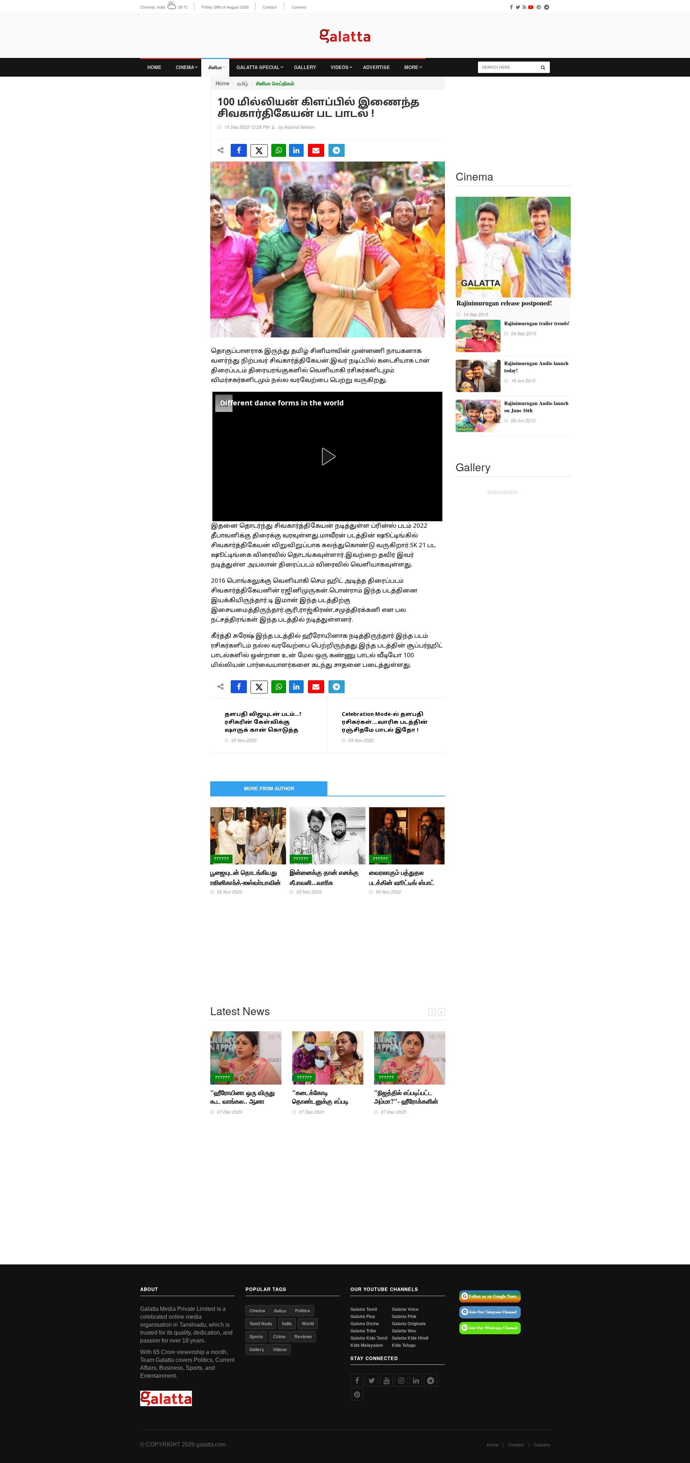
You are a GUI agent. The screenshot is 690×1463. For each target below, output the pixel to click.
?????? (221, 859)
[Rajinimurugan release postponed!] (513, 246)
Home (154, 67)
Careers (299, 7)
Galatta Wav (404, 1331)
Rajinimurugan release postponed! (504, 303)
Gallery (305, 67)
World (308, 1323)
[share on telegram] (336, 150)
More (411, 67)
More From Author (269, 788)
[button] (327, 456)
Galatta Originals (409, 1324)
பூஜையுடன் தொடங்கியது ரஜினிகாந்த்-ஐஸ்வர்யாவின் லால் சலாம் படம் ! (245, 882)
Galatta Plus (362, 1316)
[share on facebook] (239, 150)
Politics (302, 1310)
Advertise (376, 67)
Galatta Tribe (363, 1331)
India (287, 1323)
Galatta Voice (405, 1309)
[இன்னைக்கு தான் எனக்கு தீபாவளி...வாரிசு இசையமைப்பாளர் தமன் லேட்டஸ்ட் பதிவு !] (327, 835)
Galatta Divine (364, 1324)
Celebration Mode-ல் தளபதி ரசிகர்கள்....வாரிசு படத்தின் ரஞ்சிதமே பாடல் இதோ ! (385, 722)
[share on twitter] (259, 150)
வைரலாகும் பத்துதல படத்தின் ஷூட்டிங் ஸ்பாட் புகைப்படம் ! (401, 882)
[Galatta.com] (345, 30)
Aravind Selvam (299, 127)
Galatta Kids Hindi (410, 1338)
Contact (269, 7)
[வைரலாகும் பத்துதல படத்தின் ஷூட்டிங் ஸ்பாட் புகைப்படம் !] (407, 835)
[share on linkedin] (296, 150)
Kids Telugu (403, 1345)
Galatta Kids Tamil (368, 1338)
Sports (256, 1336)
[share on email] (316, 150)
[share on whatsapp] (278, 150)
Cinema (185, 67)
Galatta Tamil (363, 1309)
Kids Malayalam (366, 1345)
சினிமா (215, 67)
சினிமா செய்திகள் (275, 83)
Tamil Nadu (260, 1323)
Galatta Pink (404, 1316)
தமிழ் (242, 83)
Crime (279, 1336)
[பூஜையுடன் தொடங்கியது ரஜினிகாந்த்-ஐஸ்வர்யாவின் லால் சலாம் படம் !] (248, 835)
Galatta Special (258, 67)
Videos (340, 67)
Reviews (303, 1336)
